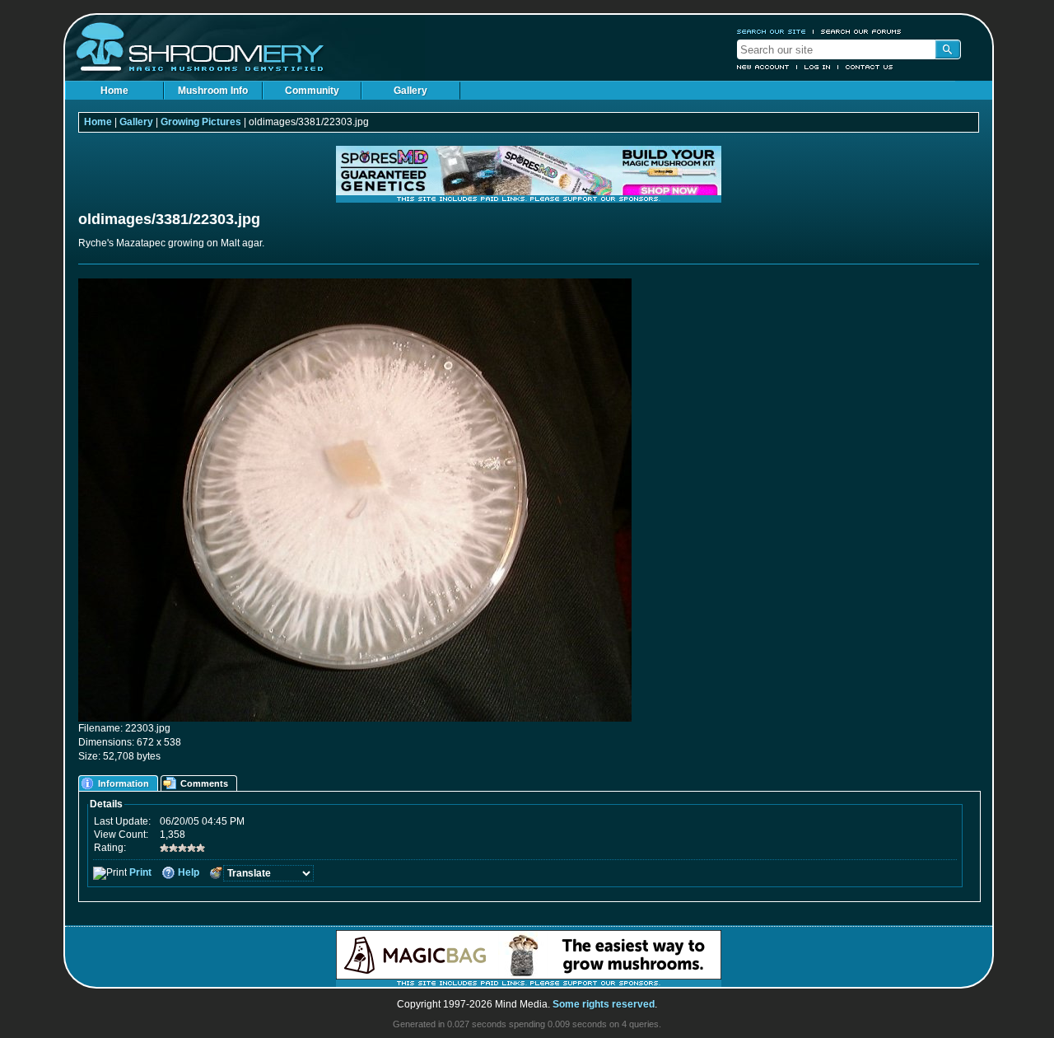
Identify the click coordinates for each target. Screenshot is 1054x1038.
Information (123, 783)
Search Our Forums (861, 31)
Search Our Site (771, 31)
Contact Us (869, 66)
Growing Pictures (201, 122)
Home (114, 90)
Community (312, 90)
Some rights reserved (604, 1004)
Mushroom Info (213, 90)
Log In (817, 66)
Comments (204, 783)
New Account (763, 66)
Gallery (410, 90)
